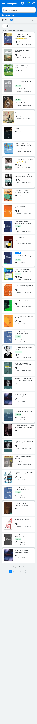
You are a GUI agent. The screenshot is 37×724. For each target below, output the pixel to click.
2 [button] (13, 571)
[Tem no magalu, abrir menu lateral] (3, 3)
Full (6, 26)
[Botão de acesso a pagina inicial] (12, 3)
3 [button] (16, 571)
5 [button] (23, 571)
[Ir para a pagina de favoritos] (22, 3)
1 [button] (10, 571)
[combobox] (19, 10)
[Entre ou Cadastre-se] (34, 3)
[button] (29, 10)
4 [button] (20, 571)
